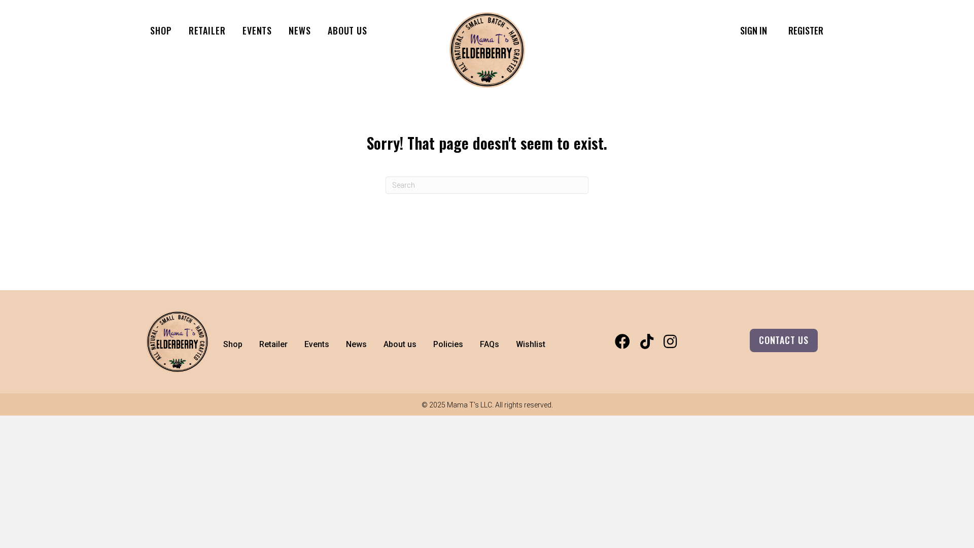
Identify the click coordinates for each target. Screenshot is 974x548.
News (300, 30)
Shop (161, 30)
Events (257, 30)
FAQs (489, 344)
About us (347, 30)
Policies (448, 344)
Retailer (207, 30)
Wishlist (530, 344)
